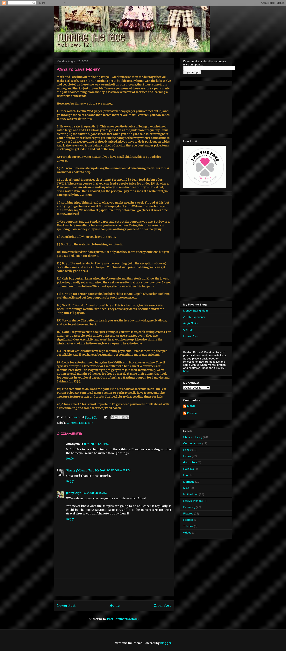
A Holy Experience (194, 317)
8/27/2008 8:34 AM (94, 493)
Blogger (165, 643)
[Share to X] (120, 417)
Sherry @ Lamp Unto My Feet (85, 470)
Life (90, 423)
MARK (191, 406)
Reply (70, 458)
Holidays (188, 468)
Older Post (162, 605)
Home (115, 605)
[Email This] (112, 417)
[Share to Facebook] (123, 417)
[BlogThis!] (116, 417)
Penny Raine (191, 336)
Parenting (189, 507)
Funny (187, 456)
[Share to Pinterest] (127, 417)
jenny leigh (73, 493)
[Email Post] (105, 417)
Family (187, 449)
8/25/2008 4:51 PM (118, 470)
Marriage (188, 481)
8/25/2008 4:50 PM (96, 444)
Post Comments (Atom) (123, 619)
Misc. (186, 487)
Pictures (188, 513)
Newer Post (66, 605)
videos (187, 532)
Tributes (188, 526)
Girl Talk (188, 329)
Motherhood (190, 494)
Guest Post (190, 462)
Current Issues (77, 423)
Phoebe (192, 413)
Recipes (188, 519)
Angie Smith (190, 323)
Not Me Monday (193, 500)
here (186, 370)
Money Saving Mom (195, 310)
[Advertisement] (113, 587)
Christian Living (192, 437)
